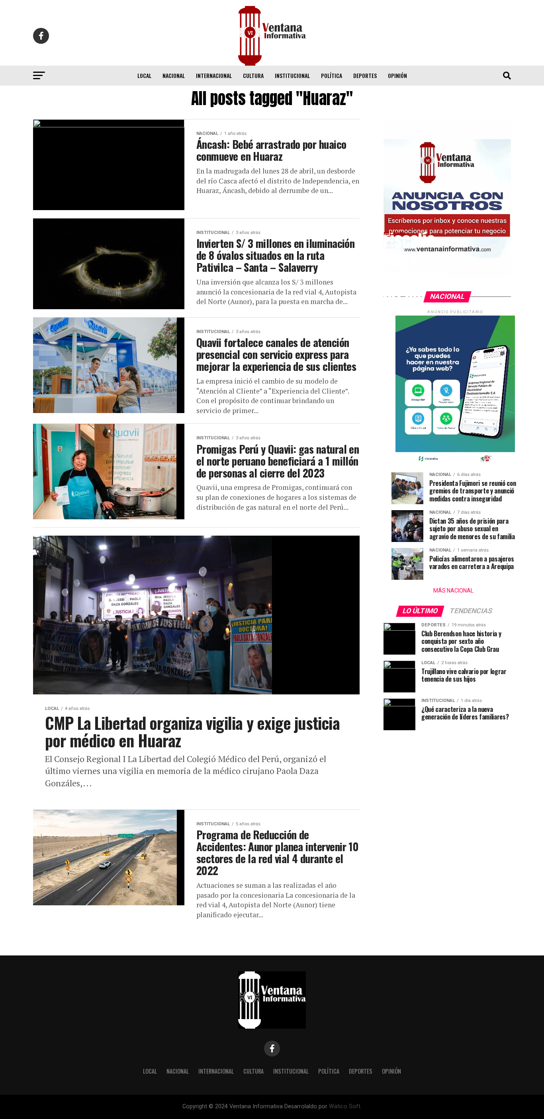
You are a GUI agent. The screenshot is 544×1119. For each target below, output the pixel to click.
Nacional (173, 75)
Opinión (397, 75)
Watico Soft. (345, 1106)
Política (331, 75)
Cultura (253, 75)
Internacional (214, 75)
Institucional (292, 75)
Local (144, 75)
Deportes (365, 75)
